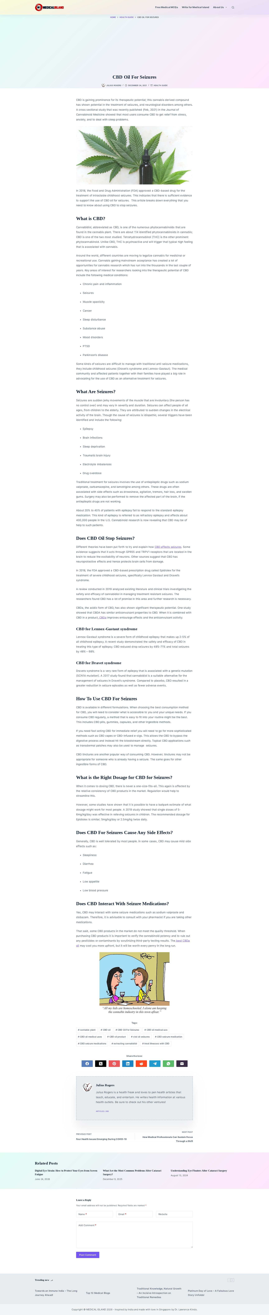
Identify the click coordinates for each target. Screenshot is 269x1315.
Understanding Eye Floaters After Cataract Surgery (199, 1170)
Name (82, 1214)
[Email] (182, 1063)
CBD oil (105, 1029)
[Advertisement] (134, 47)
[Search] (233, 7)
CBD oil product (116, 1036)
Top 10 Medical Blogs (98, 1292)
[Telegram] (154, 1063)
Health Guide (161, 85)
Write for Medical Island (195, 7)
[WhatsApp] (168, 1063)
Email (122, 1214)
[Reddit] (141, 1063)
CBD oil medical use (155, 1029)
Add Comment (87, 1225)
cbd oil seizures (140, 1036)
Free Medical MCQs (166, 7)
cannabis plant (87, 1029)
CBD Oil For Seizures (127, 1029)
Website (162, 1214)
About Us (218, 7)
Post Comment (87, 1254)
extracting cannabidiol (124, 1043)
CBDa (102, 617)
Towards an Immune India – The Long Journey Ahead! (56, 1293)
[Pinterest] (114, 1063)
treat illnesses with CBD (155, 1043)
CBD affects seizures (168, 546)
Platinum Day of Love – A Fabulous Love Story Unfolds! (211, 1293)
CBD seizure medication (168, 1036)
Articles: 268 (102, 1111)
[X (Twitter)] (100, 1063)
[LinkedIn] (127, 1063)
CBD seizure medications (92, 1043)
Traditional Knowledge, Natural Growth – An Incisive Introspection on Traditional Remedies (159, 1293)
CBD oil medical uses (90, 1036)
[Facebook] (87, 1063)
